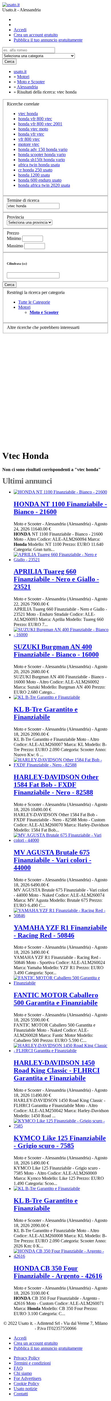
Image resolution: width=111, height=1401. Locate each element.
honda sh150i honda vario (41, 159)
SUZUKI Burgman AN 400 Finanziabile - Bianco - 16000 (56, 650)
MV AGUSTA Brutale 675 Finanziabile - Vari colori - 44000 (52, 860)
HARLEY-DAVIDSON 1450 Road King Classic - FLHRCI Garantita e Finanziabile (57, 1070)
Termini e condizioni (32, 1363)
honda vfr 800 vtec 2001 (40, 123)
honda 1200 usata (34, 175)
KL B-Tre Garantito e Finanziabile (46, 713)
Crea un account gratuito (36, 34)
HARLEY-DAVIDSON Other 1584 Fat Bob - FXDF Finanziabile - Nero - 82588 (56, 784)
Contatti (21, 1393)
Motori (24, 307)
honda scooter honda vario (42, 154)
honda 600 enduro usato (39, 180)
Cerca (9, 61)
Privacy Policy (27, 1358)
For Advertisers (27, 1378)
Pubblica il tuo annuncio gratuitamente (48, 40)
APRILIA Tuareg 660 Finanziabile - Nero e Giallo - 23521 (56, 579)
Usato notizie (25, 1388)
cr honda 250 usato (35, 169)
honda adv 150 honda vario (42, 149)
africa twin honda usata (39, 164)
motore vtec (28, 144)
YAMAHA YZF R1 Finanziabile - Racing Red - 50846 (60, 931)
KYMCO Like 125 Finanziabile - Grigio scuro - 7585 (60, 1141)
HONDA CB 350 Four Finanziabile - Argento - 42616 (58, 1272)
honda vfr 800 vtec (35, 118)
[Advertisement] (55, 388)
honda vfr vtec (31, 134)
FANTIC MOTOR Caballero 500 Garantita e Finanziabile (56, 998)
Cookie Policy (26, 1383)
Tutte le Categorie (34, 302)
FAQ (18, 1368)
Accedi (20, 29)
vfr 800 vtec (29, 139)
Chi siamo (23, 1373)
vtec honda (28, 113)
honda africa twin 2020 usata (44, 185)
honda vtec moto (33, 129)
